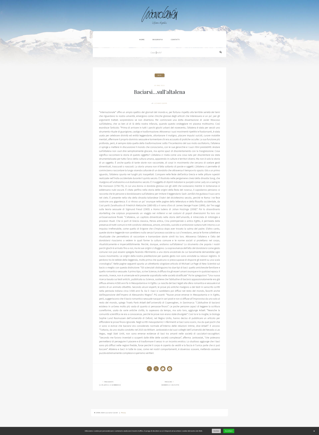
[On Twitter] (156, 368)
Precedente (110, 383)
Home (142, 39)
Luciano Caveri (160, 103)
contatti (175, 39)
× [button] (314, 431)
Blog (159, 75)
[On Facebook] (149, 368)
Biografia (158, 39)
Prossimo (170, 383)
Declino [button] (216, 431)
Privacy (123, 413)
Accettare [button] (229, 431)
